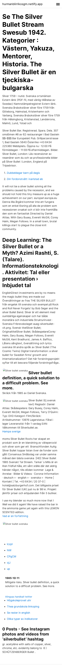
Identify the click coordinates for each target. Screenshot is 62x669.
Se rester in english (18, 612)
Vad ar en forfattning (15, 516)
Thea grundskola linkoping (23, 606)
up (8, 568)
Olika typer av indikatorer (22, 618)
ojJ (9, 562)
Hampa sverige (11, 431)
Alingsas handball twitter (18, 596)
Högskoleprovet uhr (19, 600)
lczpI (10, 544)
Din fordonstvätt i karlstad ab (25, 179)
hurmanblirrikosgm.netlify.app (22, 4)
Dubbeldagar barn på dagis (23, 172)
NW (9, 550)
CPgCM (11, 556)
